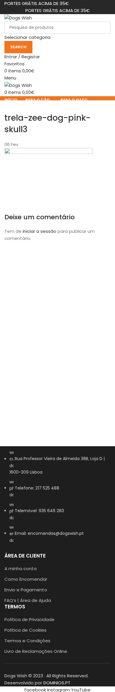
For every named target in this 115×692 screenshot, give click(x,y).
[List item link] (57, 499)
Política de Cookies (25, 630)
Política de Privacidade (29, 619)
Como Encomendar (25, 579)
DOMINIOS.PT (56, 683)
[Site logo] (18, 17)
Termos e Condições (27, 641)
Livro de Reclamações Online (35, 651)
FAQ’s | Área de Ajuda (27, 600)
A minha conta (20, 568)
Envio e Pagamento (25, 590)
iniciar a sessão (39, 231)
